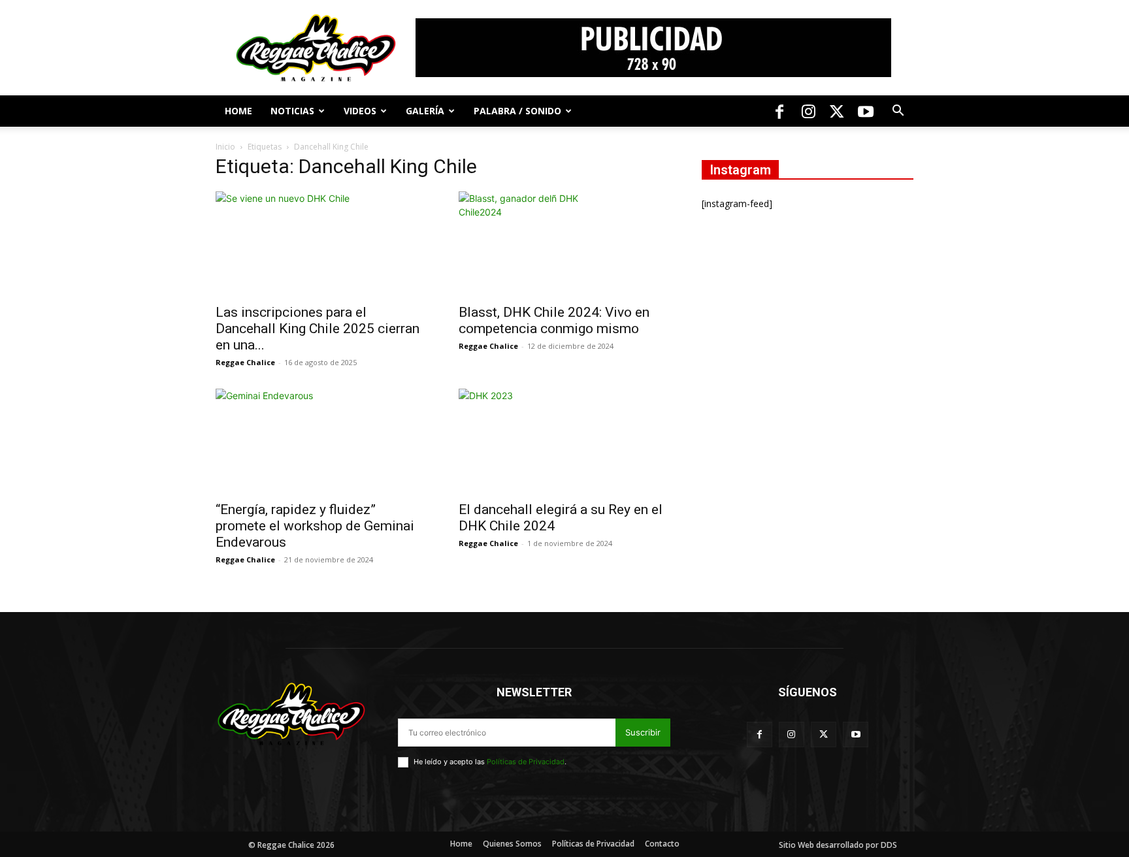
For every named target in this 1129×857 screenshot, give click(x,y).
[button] (897, 112)
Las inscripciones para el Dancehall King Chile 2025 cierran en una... (317, 328)
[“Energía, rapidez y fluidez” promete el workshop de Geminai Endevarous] (321, 441)
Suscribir (643, 732)
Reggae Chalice (245, 362)
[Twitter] (837, 111)
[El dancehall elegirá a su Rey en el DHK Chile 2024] (564, 441)
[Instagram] (808, 111)
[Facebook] (779, 111)
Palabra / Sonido (517, 111)
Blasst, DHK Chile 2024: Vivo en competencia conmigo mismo (554, 320)
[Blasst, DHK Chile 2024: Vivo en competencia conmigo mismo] (564, 243)
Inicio (225, 146)
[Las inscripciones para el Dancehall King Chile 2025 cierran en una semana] (321, 243)
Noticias (292, 111)
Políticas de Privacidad (525, 761)
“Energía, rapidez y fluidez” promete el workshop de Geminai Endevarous (315, 526)
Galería (425, 111)
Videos (360, 111)
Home (238, 111)
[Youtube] (866, 111)
